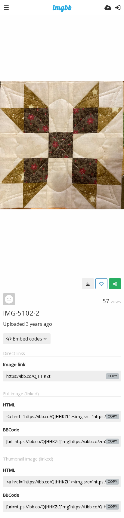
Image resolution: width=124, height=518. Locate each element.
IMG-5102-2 (21, 312)
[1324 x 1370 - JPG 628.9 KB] (88, 283)
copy (112, 376)
